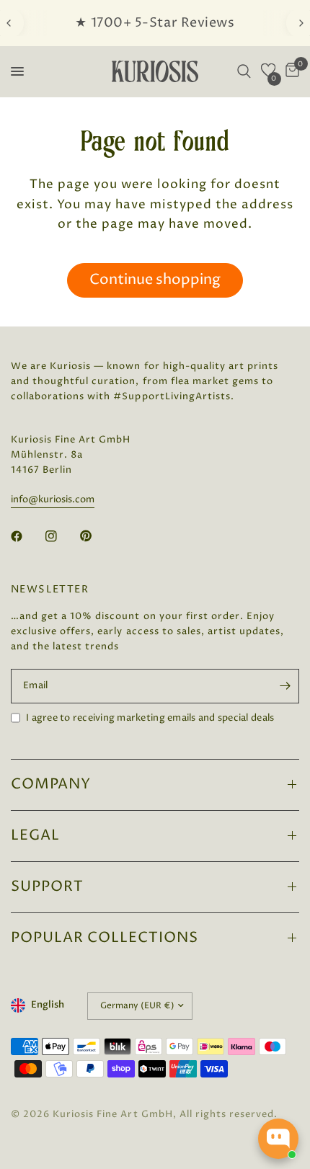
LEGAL (35, 835)
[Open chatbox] (278, 1139)
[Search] (244, 71)
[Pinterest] (96, 536)
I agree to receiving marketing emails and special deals (150, 717)
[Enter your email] (284, 686)
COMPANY (51, 784)
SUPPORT (47, 887)
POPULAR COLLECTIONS (104, 938)
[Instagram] (61, 536)
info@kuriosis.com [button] (52, 500)
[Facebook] (27, 536)
